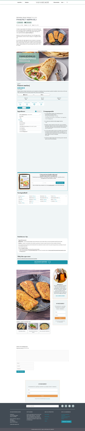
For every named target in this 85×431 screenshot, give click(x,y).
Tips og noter (41, 102)
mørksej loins (24, 114)
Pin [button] (42, 94)
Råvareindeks (56, 2)
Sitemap (62, 418)
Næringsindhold (34, 102)
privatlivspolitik (51, 185)
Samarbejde (63, 415)
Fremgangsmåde (27, 102)
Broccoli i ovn (23, 251)
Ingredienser (20, 102)
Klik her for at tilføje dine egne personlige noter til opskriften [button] (27, 258)
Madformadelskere (19, 17)
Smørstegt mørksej (22, 331)
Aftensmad (24, 17)
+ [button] (25, 107)
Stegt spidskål (51, 250)
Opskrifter (19, 2)
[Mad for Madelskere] (42, 2)
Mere (62, 2)
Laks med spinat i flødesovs (44, 331)
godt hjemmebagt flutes (33, 250)
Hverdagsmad (29, 17)
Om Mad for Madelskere (65, 414)
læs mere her (48, 398)
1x (35, 111)
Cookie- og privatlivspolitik (65, 416)
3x (39, 111)
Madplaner (46, 418)
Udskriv (25, 94)
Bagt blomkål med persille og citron (60, 250)
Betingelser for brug (64, 417)
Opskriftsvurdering (19, 348)
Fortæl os (36, 262)
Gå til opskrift (20, 22)
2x (37, 111)
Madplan (27, 2)
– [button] (22, 107)
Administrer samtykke (66, 421)
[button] (67, 2)
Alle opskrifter (47, 414)
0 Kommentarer (28, 22)
